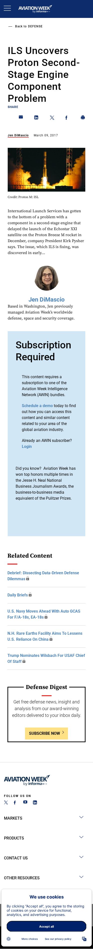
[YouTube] (25, 803)
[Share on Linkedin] (36, 118)
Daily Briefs (17, 595)
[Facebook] (16, 803)
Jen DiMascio (18, 135)
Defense (35, 26)
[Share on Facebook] (67, 118)
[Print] (83, 118)
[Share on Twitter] (52, 118)
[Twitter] (6, 803)
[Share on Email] (21, 118)
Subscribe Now (44, 733)
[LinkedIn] (35, 803)
